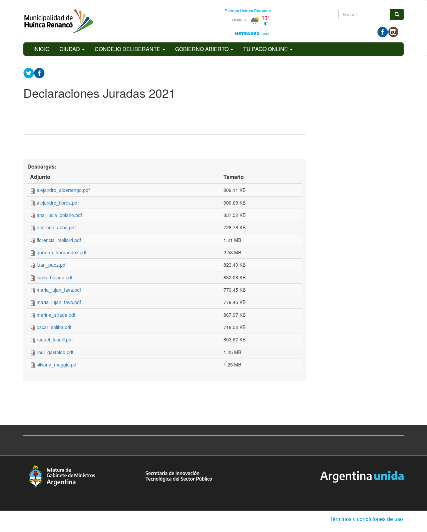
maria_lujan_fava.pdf (59, 289)
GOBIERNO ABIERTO (202, 49)
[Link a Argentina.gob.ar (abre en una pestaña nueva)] (362, 476)
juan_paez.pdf (52, 264)
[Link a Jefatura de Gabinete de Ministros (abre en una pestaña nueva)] (61, 475)
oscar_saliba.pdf (54, 327)
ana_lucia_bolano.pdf (59, 215)
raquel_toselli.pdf (55, 339)
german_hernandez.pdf (61, 252)
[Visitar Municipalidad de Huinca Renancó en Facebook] (382, 31)
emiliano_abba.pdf (56, 227)
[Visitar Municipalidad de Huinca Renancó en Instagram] (393, 31)
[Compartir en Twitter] (28, 72)
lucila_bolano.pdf (54, 277)
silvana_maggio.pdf (57, 364)
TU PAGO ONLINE (266, 49)
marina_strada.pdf (56, 314)
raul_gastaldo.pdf (55, 352)
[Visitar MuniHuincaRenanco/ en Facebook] (39, 72)
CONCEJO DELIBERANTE (128, 49)
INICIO (41, 49)
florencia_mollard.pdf (59, 240)
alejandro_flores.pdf (58, 202)
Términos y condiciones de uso (366, 519)
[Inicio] (58, 21)
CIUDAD (70, 49)
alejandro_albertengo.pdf (63, 190)
